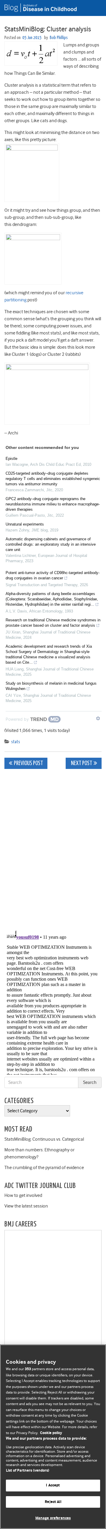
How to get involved (23, 1195)
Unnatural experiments (25, 524)
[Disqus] (53, 847)
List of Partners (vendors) (27, 1470)
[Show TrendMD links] (98, 718)
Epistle (11, 458)
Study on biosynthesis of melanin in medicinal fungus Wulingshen (51, 686)
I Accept (53, 1485)
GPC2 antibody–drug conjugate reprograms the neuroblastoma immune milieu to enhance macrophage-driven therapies (53, 504)
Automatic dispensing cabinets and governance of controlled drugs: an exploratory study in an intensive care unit (51, 544)
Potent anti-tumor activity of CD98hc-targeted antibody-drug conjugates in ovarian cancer (53, 575)
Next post (81, 763)
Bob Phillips (59, 37)
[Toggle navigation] (94, 8)
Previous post (28, 763)
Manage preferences (53, 1518)
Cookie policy (51, 1433)
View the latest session (26, 1206)
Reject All (53, 1502)
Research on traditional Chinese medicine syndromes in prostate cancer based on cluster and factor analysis (53, 623)
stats (15, 742)
